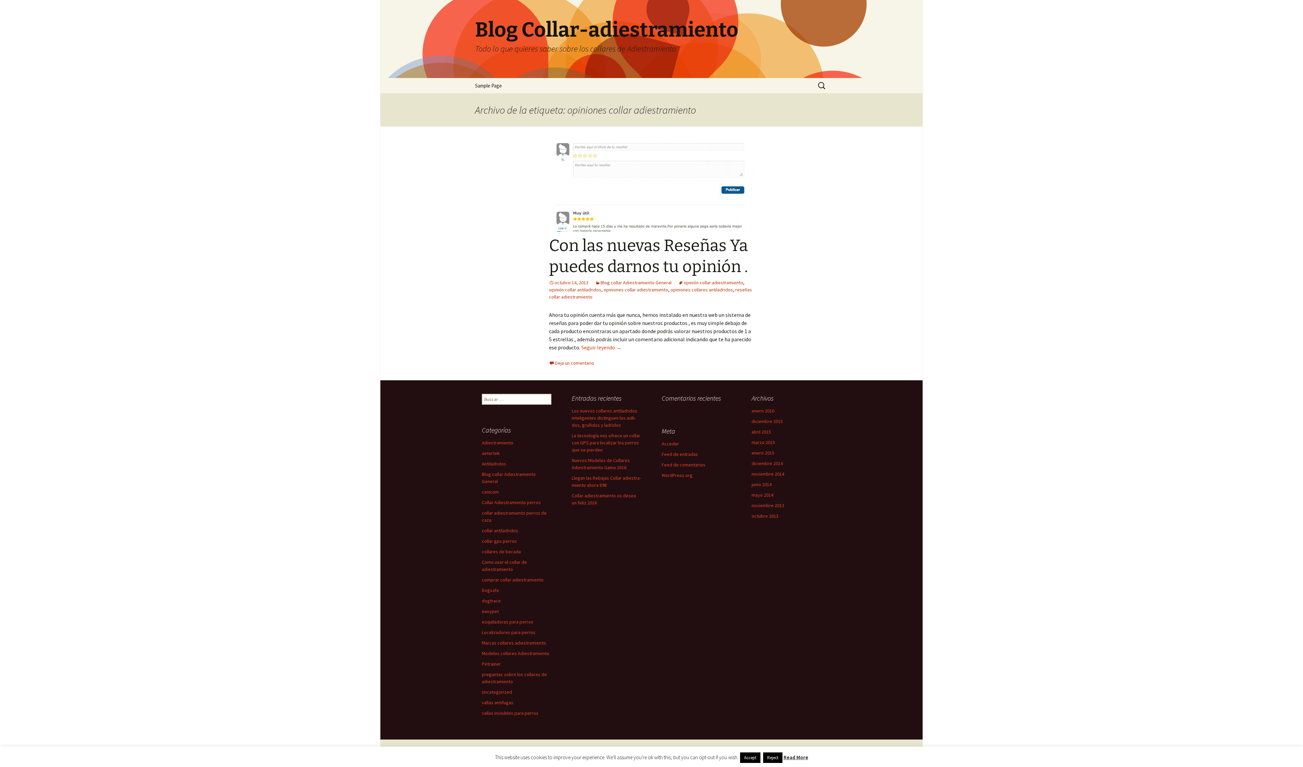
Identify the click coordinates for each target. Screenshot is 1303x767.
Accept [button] (750, 758)
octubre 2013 (765, 516)
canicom (490, 492)
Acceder (670, 444)
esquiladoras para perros (507, 622)
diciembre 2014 (767, 463)
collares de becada (501, 552)
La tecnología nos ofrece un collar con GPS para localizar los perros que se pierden (606, 443)
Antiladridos (494, 464)
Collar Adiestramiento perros (511, 502)
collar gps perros (499, 541)
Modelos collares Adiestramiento (515, 653)
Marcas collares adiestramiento (514, 643)
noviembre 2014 (768, 474)
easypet (490, 611)
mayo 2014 (762, 495)
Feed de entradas (680, 454)
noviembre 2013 (768, 505)
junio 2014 (762, 484)
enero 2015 (763, 453)
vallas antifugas (497, 702)
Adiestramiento (497, 443)
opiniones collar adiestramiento (636, 290)
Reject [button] (772, 758)
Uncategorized (497, 692)
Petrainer (491, 664)
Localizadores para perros (508, 632)
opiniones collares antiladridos (702, 290)
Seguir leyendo (601, 347)
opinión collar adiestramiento (713, 283)
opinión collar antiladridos (575, 290)
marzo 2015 (763, 442)
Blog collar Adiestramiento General (636, 283)
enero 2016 (763, 411)
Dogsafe (490, 590)
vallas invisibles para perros (510, 713)
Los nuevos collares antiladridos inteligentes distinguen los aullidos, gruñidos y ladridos (604, 418)
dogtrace (491, 601)
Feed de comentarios (683, 465)
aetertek (491, 453)
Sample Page (488, 85)
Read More (795, 757)
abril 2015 (761, 432)
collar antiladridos (500, 531)
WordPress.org (677, 475)
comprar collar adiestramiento (513, 580)
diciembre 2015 (767, 421)
